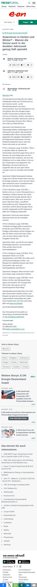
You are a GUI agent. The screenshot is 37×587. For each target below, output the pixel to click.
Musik (6, 526)
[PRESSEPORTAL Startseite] (10, 3)
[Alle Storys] (18, 18)
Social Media (23, 579)
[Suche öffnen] (29, 3)
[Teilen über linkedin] (28, 585)
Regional (20, 6)
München (5, 95)
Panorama (6, 367)
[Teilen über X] (9, 585)
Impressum (7, 570)
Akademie (6, 575)
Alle (32, 377)
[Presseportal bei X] (16, 567)
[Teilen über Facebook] (3, 585)
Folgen (25, 22)
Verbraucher (24, 358)
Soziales (16, 367)
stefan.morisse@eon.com (15, 329)
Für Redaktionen (24, 570)
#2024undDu (8, 492)
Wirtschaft (23, 362)
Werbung (7, 545)
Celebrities (8, 522)
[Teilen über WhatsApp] (15, 585)
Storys (4, 6)
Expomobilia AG (10, 515)
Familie (14, 362)
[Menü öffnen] (33, 3)
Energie (5, 362)
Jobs (20, 575)
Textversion (22, 577)
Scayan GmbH (9, 511)
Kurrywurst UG (9, 496)
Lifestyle (7, 541)
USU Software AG (10, 488)
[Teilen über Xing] (21, 585)
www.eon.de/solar (15, 303)
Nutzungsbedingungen (26, 572)
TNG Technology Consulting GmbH (16, 485)
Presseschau (8, 537)
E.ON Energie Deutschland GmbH (14, 33)
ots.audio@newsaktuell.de (14, 317)
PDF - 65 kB (19, 89)
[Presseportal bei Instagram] (19, 566)
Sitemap (21, 582)
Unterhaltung (8, 519)
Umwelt (25, 367)
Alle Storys (8, 22)
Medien (6, 530)
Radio (4, 358)
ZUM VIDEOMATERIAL (18, 418)
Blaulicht (12, 6)
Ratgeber (13, 358)
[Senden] (34, 585)
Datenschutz (7, 577)
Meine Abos (30, 6)
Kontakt (5, 572)
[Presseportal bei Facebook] (14, 567)
